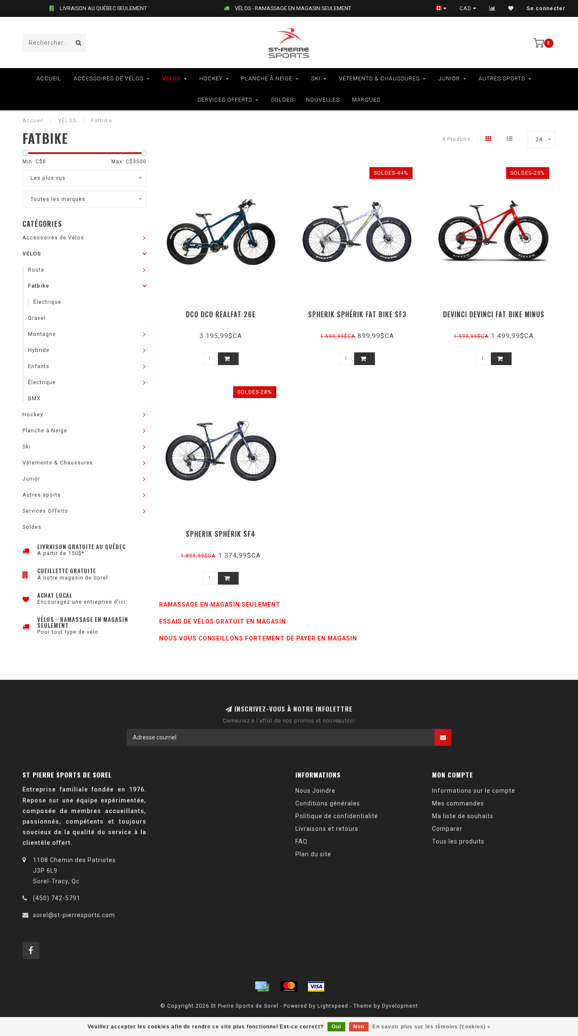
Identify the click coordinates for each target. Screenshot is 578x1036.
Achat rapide (224, 311)
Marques (366, 99)
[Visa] (316, 986)
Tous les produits (458, 841)
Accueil (48, 78)
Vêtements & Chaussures (379, 78)
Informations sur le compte (473, 790)
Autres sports (502, 78)
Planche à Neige (266, 78)
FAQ (301, 841)
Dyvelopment (400, 1006)
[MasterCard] (289, 986)
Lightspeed (332, 1006)
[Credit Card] (261, 986)
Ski (315, 78)
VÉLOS (171, 78)
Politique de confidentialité (336, 816)
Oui (336, 1027)
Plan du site (313, 854)
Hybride (39, 350)
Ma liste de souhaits (462, 816)
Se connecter (545, 8)
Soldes (282, 99)
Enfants (39, 366)
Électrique (47, 302)
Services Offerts (225, 99)
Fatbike (39, 286)
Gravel (37, 318)
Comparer (447, 828)
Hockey (211, 78)
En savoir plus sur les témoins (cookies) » (431, 1027)
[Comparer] (492, 8)
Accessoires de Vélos (108, 78)
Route (36, 270)
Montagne (42, 334)
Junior (449, 78)
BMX (34, 398)
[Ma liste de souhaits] (511, 8)
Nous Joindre (315, 790)
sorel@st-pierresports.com (74, 915)
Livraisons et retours (326, 828)
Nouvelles (323, 99)
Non (358, 1027)
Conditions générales (327, 803)
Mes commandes (458, 803)
